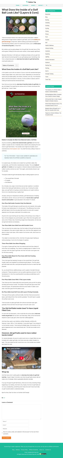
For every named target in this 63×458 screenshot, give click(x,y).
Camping (47, 22)
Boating (47, 19)
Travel (17, 5)
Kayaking (47, 53)
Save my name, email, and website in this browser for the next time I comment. (21, 432)
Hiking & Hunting (49, 48)
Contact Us (48, 449)
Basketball (47, 14)
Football (47, 39)
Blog (46, 17)
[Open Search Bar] (46, 5)
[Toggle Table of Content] (16, 65)
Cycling (47, 28)
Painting (47, 68)
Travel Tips (47, 79)
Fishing (47, 31)
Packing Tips (48, 65)
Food (46, 36)
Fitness (47, 34)
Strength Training (49, 73)
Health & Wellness (49, 45)
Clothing (47, 25)
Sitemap (18, 449)
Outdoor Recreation (50, 59)
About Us (41, 449)
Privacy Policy (24, 449)
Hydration (47, 51)
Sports (33, 5)
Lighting (47, 56)
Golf (4, 397)
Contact (40, 5)
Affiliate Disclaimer (33, 449)
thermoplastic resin (15, 148)
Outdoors (25, 5)
